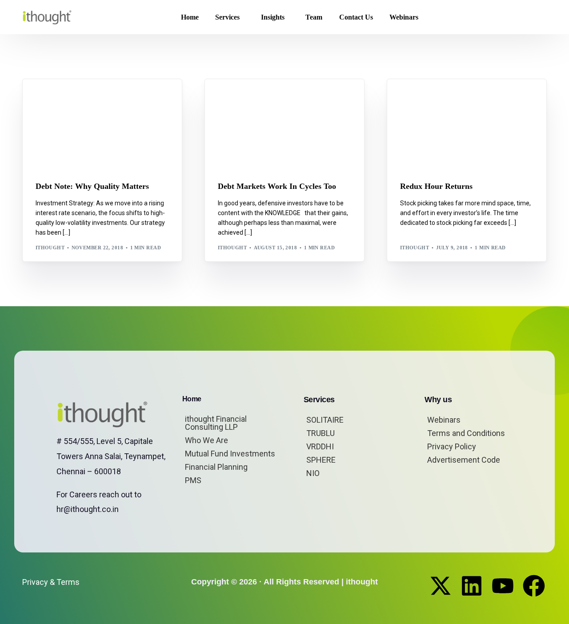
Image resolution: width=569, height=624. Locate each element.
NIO (313, 473)
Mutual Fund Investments (230, 453)
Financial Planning (216, 467)
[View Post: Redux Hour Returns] (466, 124)
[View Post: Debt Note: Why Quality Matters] (102, 124)
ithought (50, 247)
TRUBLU (320, 433)
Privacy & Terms (51, 582)
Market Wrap (443, 98)
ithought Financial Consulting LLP (216, 423)
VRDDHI (320, 446)
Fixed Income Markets (92, 98)
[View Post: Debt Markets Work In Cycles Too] (284, 124)
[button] (532, 17)
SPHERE (321, 459)
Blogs (47, 98)
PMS (193, 480)
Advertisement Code (463, 459)
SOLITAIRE (325, 419)
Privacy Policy (451, 446)
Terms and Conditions (466, 433)
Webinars (444, 419)
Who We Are (206, 440)
